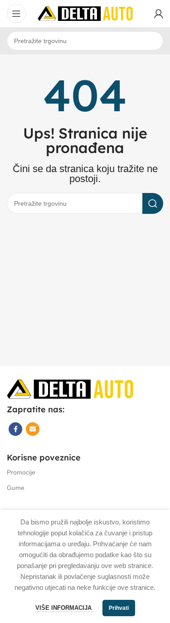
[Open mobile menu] (16, 14)
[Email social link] (32, 429)
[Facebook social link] (15, 429)
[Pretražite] (152, 203)
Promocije (21, 472)
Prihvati (119, 608)
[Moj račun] (159, 14)
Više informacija (64, 607)
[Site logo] (85, 13)
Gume (15, 487)
